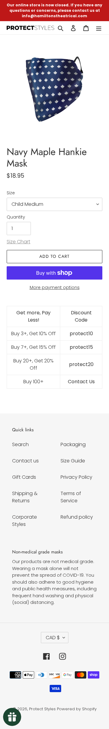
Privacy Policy (76, 477)
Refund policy (77, 517)
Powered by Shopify (77, 709)
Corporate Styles (24, 521)
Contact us (25, 460)
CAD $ (53, 637)
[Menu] (98, 27)
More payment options (55, 287)
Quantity (16, 217)
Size (11, 193)
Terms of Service (71, 497)
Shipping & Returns (25, 497)
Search (20, 444)
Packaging (73, 444)
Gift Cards (24, 477)
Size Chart (18, 241)
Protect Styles (42, 709)
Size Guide (73, 460)
